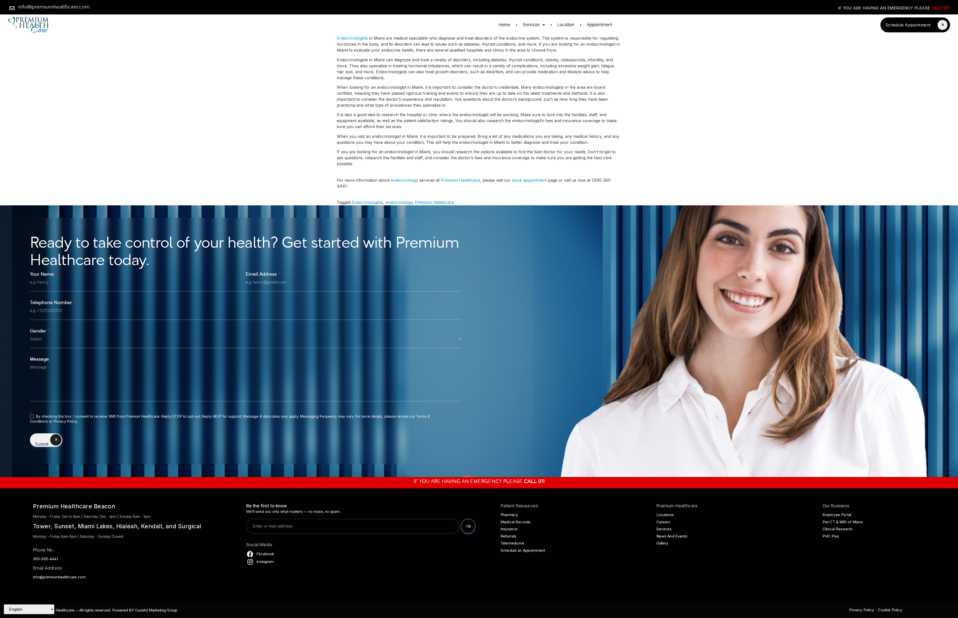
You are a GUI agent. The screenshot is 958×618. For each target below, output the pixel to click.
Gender (40, 331)
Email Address (263, 275)
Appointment (599, 24)
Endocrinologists (352, 38)
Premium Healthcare (460, 180)
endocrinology (404, 180)
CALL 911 (940, 7)
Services (531, 24)
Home (504, 24)
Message (39, 360)
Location (565, 24)
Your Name (44, 275)
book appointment (529, 180)
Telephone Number (53, 303)
